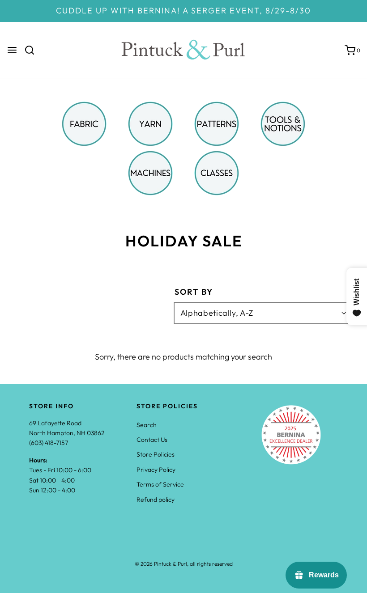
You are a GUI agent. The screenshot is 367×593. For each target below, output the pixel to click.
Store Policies (156, 454)
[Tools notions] (282, 123)
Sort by (194, 292)
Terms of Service (160, 484)
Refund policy (156, 500)
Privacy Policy (156, 470)
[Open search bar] (33, 50)
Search (147, 425)
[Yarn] (150, 123)
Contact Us (152, 440)
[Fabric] (84, 123)
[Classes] (216, 172)
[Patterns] (216, 123)
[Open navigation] (12, 50)
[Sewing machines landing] (150, 172)
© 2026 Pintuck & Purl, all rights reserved (184, 563)
